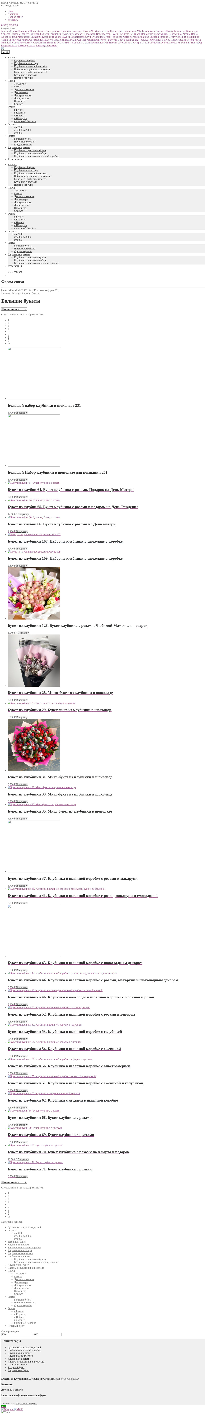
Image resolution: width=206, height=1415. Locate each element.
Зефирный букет (17, 1241)
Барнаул (44, 34)
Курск (66, 36)
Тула (60, 36)
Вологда (112, 39)
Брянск (153, 36)
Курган (103, 39)
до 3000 (18, 1233)
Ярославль (89, 34)
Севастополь (77, 36)
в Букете (18, 109)
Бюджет (12, 124)
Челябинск (97, 31)
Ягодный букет (16, 1325)
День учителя (21, 98)
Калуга (49, 39)
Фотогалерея (15, 159)
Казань (86, 31)
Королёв (175, 42)
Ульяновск (55, 34)
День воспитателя (24, 89)
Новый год (20, 101)
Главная (5, 293)
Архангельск (21, 39)
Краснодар (192, 31)
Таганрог (75, 42)
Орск (133, 42)
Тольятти (25, 34)
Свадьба (18, 104)
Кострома (24, 42)
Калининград (49, 36)
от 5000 (18, 133)
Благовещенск (152, 42)
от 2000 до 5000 (22, 130)
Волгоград (180, 31)
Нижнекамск (101, 42)
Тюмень (15, 34)
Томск (114, 34)
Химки (66, 42)
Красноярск (148, 31)
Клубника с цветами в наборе (30, 153)
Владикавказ (131, 39)
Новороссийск (39, 42)
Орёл (120, 39)
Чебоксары (24, 36)
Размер (11, 135)
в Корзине (19, 112)
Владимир (183, 36)
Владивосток (103, 34)
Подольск (144, 39)
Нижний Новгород (71, 31)
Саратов (5, 34)
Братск (140, 42)
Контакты (13, 19)
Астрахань (162, 34)
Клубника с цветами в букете (30, 150)
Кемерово (135, 34)
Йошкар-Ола (54, 42)
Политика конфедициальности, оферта (23, 1395)
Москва (5, 31)
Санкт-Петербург (19, 31)
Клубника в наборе (18, 1244)
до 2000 (18, 127)
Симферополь (37, 39)
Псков (31, 45)
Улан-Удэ (110, 36)
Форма (11, 106)
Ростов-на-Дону (127, 31)
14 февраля (20, 83)
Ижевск (35, 34)
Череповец (93, 39)
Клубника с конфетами (20, 1253)
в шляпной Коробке (25, 121)
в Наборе (19, 115)
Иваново (144, 36)
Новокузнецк (148, 34)
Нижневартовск (10, 42)
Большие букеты (23, 138)
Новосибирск (37, 31)
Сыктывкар (87, 42)
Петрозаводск (178, 39)
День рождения (22, 95)
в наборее (19, 1320)
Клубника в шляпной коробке (30, 66)
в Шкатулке (20, 118)
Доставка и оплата (12, 1389)
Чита (11, 39)
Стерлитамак (194, 39)
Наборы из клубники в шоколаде (32, 69)
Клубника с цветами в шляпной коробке (36, 156)
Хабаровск (77, 34)
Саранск (81, 39)
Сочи (88, 36)
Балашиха (36, 36)
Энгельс (165, 42)
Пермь (169, 31)
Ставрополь (98, 36)
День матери (21, 92)
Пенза (194, 34)
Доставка (13, 14)
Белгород (163, 36)
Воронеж (161, 31)
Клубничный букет (24, 60)
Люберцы (41, 45)
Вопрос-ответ (15, 16)
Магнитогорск (131, 36)
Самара (114, 31)
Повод (11, 80)
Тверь (119, 36)
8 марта (18, 86)
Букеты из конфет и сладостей (30, 72)
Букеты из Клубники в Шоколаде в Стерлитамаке (30, 1378)
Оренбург (123, 34)
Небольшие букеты (24, 141)
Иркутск (66, 34)
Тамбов (166, 39)
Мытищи (23, 45)
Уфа (139, 31)
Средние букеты (23, 144)
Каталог (12, 57)
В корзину (22, 412)
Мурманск (155, 39)
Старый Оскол (9, 45)
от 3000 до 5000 (22, 1236)
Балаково (52, 45)
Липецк (13, 36)
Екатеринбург (53, 31)
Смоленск (59, 39)
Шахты (113, 42)
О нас (11, 11)
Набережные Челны (179, 34)
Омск (106, 31)
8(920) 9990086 (9, 25)
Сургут (173, 36)
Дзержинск (124, 42)
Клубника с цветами (25, 75)
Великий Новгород (191, 42)
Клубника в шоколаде (26, 63)
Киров (4, 36)
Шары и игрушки (23, 77)
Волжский (71, 39)
